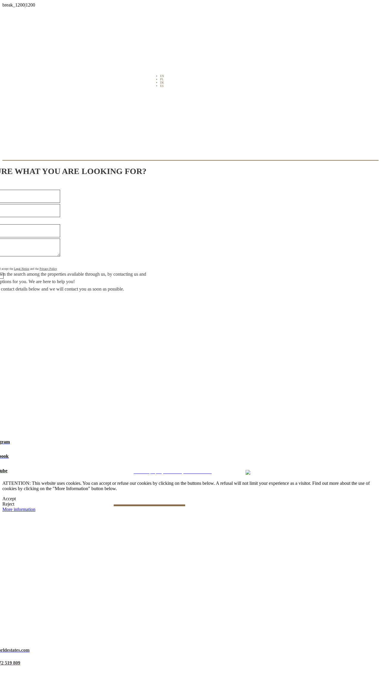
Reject (8, 504)
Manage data (230, 463)
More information (18, 509)
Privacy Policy (48, 268)
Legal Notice (21, 268)
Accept (9, 498)
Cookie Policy (203, 463)
